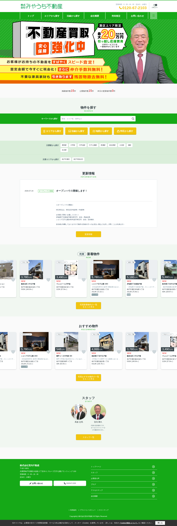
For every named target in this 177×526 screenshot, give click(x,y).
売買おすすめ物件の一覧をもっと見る (88, 378)
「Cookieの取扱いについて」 (128, 523)
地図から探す (102, 131)
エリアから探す (52, 16)
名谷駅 (64, 150)
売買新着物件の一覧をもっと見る (88, 306)
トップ (30, 16)
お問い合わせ (137, 16)
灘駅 (129, 145)
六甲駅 (72, 145)
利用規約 (73, 510)
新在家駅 (112, 145)
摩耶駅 (64, 145)
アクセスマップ (97, 490)
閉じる (160, 523)
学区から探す (126, 131)
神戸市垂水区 (78, 159)
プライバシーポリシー (88, 510)
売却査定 (116, 16)
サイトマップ (103, 510)
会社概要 (94, 16)
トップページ (96, 467)
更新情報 (88, 234)
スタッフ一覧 (88, 437)
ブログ (93, 484)
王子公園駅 (93, 145)
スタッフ (94, 472)
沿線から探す (73, 16)
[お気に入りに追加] (13, 280)
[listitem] (35, 278)
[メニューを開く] (153, 15)
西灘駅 (103, 145)
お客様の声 (95, 478)
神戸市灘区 (66, 159)
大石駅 (121, 145)
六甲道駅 (82, 145)
